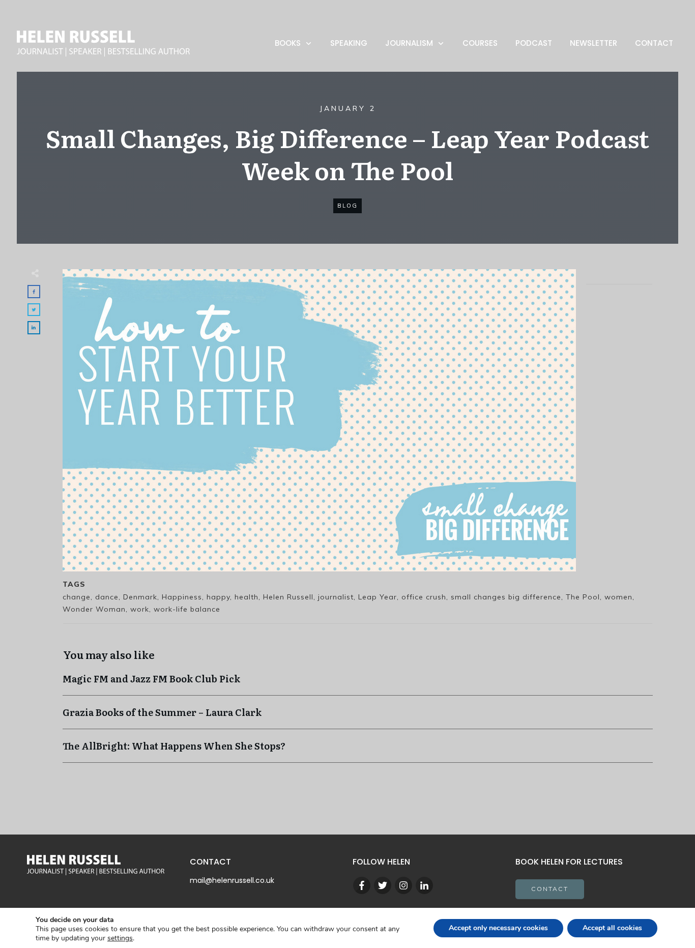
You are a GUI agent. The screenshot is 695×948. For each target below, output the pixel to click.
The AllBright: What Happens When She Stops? (358, 750)
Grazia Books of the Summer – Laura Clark (358, 717)
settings (120, 938)
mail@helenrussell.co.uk (232, 880)
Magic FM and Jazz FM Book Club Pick (358, 683)
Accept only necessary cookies (498, 928)
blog (347, 205)
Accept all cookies (612, 928)
